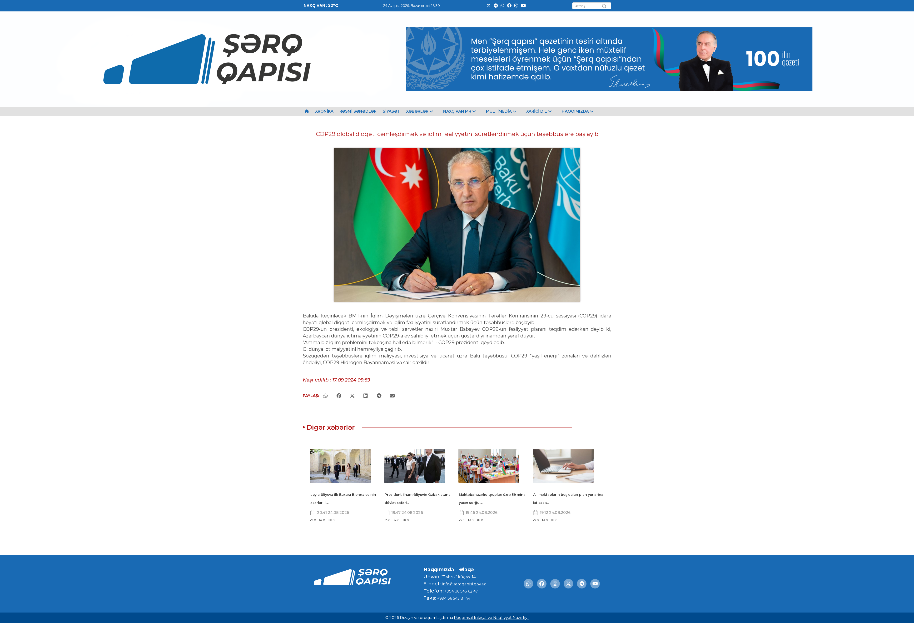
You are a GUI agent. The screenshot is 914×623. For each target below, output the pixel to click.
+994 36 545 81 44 (453, 598)
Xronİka (324, 111)
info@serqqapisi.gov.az (463, 584)
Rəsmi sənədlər (358, 111)
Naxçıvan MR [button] (457, 111)
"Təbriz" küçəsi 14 (458, 577)
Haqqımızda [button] (576, 111)
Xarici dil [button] (537, 111)
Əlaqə (466, 569)
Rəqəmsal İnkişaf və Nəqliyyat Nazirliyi (491, 617)
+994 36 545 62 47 (461, 591)
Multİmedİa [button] (499, 111)
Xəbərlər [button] (417, 111)
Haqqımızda (438, 569)
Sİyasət (391, 111)
